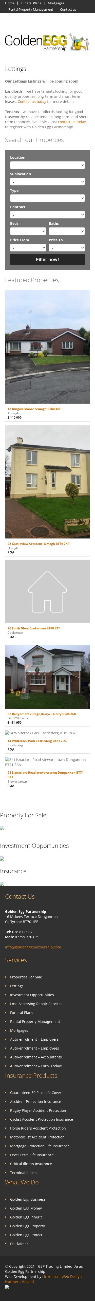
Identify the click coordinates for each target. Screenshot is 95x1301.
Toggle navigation (9, 24)
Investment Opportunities (32, 994)
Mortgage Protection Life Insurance (40, 1146)
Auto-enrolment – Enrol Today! (36, 1066)
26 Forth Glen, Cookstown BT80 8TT (34, 628)
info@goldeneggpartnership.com (33, 947)
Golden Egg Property (27, 1226)
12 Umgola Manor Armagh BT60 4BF (34, 409)
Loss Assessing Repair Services (36, 1003)
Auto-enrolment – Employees (34, 1048)
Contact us (68, 9)
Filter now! (47, 259)
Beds (14, 223)
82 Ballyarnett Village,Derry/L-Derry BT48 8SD (42, 714)
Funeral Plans (31, 3)
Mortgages (56, 3)
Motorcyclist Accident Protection (37, 1137)
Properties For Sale (26, 977)
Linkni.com (51, 1276)
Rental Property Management (30, 9)
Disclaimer (19, 1243)
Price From (19, 239)
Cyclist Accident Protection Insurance (41, 1119)
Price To (56, 239)
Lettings (15, 68)
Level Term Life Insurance (32, 1154)
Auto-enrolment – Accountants (36, 1057)
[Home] (47, 41)
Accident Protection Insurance (35, 1101)
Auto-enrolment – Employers (34, 1039)
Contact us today (32, 101)
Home (9, 3)
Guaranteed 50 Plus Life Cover (35, 1092)
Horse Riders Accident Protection (38, 1128)
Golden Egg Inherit (26, 1217)
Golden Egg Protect (26, 1234)
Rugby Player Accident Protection (38, 1110)
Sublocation (20, 173)
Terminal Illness (23, 1172)
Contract (17, 206)
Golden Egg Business (28, 1199)
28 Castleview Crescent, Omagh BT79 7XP (39, 544)
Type (14, 190)
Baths (54, 223)
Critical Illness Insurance (31, 1163)
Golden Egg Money (26, 1208)
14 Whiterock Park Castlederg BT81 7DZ (37, 741)
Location (17, 157)
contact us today (72, 121)
